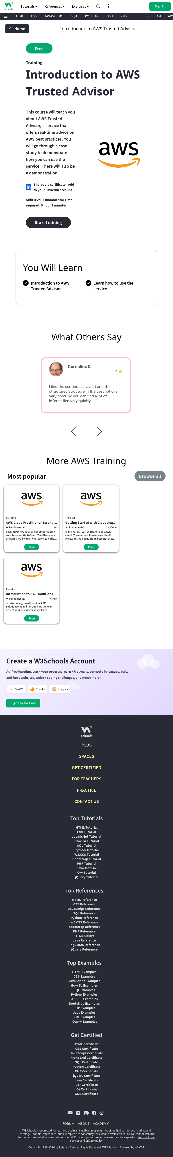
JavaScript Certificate (86, 1053)
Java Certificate (86, 1080)
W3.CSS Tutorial (86, 854)
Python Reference (84, 917)
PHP (124, 16)
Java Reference (84, 940)
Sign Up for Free (23, 702)
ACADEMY (101, 1123)
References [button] (54, 6)
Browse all (150, 476)
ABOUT (83, 1123)
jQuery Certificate (86, 1075)
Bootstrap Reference (84, 926)
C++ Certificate (86, 1084)
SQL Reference (84, 913)
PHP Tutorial (86, 863)
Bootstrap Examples (84, 1003)
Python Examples (84, 994)
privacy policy (94, 1141)
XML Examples (84, 1017)
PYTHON (92, 16)
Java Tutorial (87, 868)
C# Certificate (86, 1089)
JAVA (110, 16)
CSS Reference (84, 904)
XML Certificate (86, 1093)
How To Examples (84, 985)
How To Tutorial (86, 841)
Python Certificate (86, 1066)
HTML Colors (84, 935)
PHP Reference (84, 931)
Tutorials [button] (27, 6)
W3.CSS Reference (84, 922)
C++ (147, 16)
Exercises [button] (79, 6)
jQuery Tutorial (86, 877)
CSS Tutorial (86, 832)
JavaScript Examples (84, 980)
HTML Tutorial (87, 827)
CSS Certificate (86, 1048)
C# (159, 16)
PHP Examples (84, 1008)
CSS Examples (84, 976)
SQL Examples (84, 990)
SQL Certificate (86, 1062)
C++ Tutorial (86, 872)
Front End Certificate (86, 1057)
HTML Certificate (86, 1044)
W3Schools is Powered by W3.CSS (123, 1147)
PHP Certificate (86, 1071)
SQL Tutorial (86, 845)
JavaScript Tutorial (86, 836)
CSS (34, 16)
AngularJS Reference (84, 944)
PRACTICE (86, 790)
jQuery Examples (84, 1021)
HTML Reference (84, 899)
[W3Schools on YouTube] (70, 1113)
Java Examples (84, 1012)
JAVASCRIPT (54, 16)
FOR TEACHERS (86, 778)
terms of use (146, 1137)
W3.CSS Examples (84, 999)
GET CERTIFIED (86, 767)
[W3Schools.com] (86, 733)
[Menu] (6, 16)
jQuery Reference (84, 949)
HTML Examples (84, 971)
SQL (74, 16)
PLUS (87, 745)
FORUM (68, 1123)
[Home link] (8, 6)
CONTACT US (86, 801)
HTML (19, 16)
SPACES (86, 756)
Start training (48, 222)
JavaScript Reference (84, 908)
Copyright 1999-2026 (41, 1147)
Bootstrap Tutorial (86, 859)
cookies (75, 1141)
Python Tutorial (87, 850)
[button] (98, 6)
